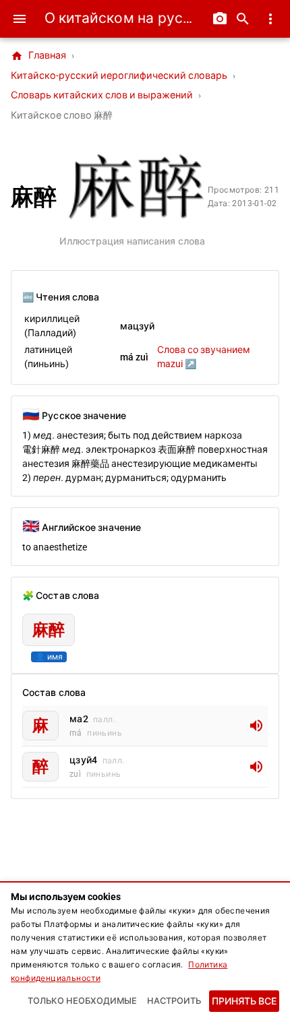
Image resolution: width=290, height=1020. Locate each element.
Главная (38, 56)
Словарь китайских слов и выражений (102, 95)
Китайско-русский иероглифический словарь (119, 76)
